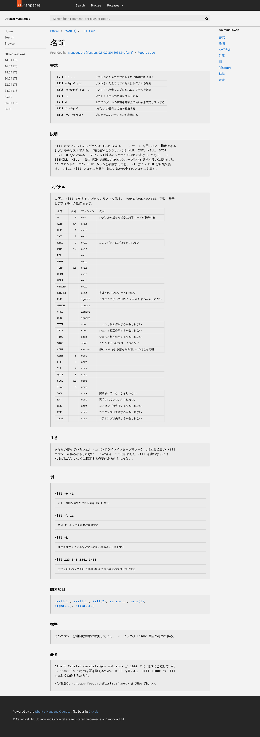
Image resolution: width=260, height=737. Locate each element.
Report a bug (146, 52)
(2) (99, 601)
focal (54, 31)
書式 (222, 37)
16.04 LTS (11, 66)
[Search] (207, 18)
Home (9, 31)
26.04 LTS (11, 102)
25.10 (8, 96)
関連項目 (225, 67)
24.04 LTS (11, 90)
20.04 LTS (11, 78)
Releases (113, 5)
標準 (222, 74)
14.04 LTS (11, 60)
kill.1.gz (88, 31)
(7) (63, 606)
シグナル (225, 49)
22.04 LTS (11, 84)
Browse (96, 5)
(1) (62, 601)
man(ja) (71, 31)
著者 (222, 80)
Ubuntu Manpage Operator (53, 711)
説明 (222, 43)
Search (80, 5)
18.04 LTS (11, 72)
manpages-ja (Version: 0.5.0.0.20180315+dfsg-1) (100, 52)
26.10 (8, 109)
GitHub (93, 711)
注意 (222, 55)
